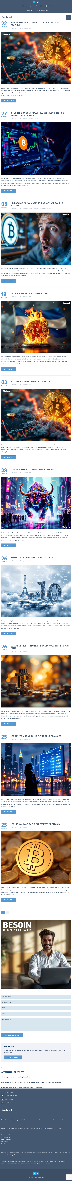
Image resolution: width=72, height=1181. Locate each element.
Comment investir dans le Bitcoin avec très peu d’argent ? (40, 647)
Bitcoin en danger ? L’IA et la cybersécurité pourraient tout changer (38, 114)
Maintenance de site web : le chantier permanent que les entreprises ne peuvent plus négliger (31, 1082)
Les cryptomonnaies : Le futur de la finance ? (36, 736)
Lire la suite (8, 100)
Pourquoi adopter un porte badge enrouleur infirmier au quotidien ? (23, 1087)
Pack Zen (3, 1144)
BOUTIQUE (34, 11)
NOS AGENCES (43, 11)
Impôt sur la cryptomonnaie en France (33, 557)
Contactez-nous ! (13, 1057)
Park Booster (4, 1142)
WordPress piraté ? (6, 1137)
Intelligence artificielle (46, 209)
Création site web (6, 1139)
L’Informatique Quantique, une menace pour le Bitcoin (37, 204)
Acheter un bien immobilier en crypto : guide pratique (36, 23)
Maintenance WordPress (7, 1135)
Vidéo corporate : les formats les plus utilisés (15, 1077)
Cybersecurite (35, 118)
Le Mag (27, 11)
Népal (36, 1128)
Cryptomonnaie (26, 28)
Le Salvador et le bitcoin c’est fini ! (30, 293)
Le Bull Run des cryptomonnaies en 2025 (33, 469)
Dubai (42, 1128)
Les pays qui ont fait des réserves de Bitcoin (35, 824)
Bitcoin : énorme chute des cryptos (30, 381)
